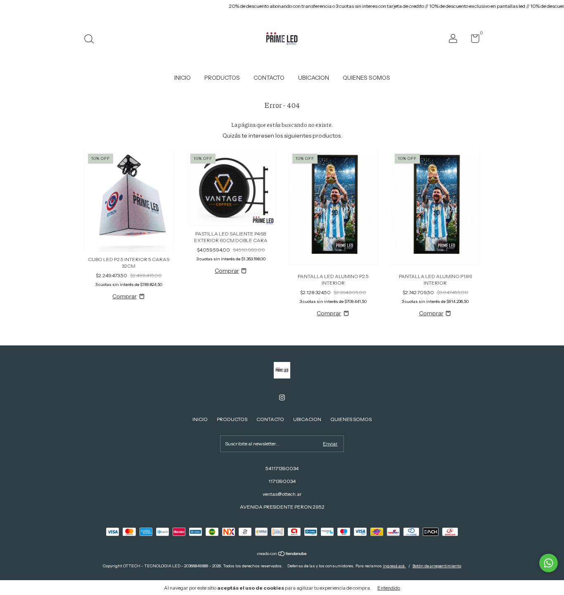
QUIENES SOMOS (366, 77)
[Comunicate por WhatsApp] (548, 563)
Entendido (388, 588)
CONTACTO (269, 77)
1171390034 (282, 481)
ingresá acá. (394, 566)
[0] (472, 40)
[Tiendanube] (282, 554)
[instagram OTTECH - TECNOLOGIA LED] (282, 397)
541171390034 (282, 468)
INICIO (182, 77)
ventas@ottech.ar (282, 494)
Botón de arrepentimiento (436, 566)
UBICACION (313, 77)
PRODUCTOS (222, 77)
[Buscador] (92, 40)
